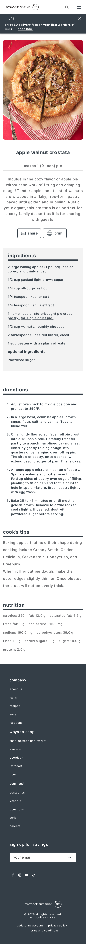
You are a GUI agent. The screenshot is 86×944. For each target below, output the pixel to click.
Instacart (16, 766)
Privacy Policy (57, 925)
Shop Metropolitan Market (28, 740)
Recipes (15, 706)
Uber (13, 774)
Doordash (16, 757)
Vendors (15, 800)
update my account (30, 925)
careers (15, 826)
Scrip (13, 817)
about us (16, 689)
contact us (17, 792)
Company (18, 680)
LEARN (13, 697)
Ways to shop (22, 732)
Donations (17, 809)
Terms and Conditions (44, 930)
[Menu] (79, 7)
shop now (25, 28)
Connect (17, 783)
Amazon (15, 749)
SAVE (13, 714)
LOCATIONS (16, 722)
